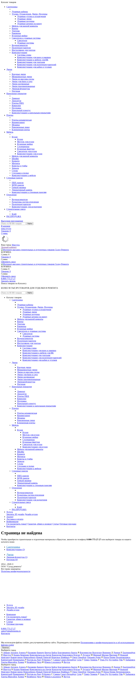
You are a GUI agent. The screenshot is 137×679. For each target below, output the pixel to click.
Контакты (10, 526)
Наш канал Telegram (10, 578)
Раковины (16, 33)
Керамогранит (18, 122)
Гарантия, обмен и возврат (40, 524)
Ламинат (16, 98)
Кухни (20, 139)
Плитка (9, 115)
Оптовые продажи (67, 524)
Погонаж (16, 91)
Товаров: (6, 257)
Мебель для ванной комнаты (25, 26)
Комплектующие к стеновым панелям (29, 192)
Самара (56, 660)
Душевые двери (24, 19)
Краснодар (57, 655)
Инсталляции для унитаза (23, 50)
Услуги (9, 512)
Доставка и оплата (14, 519)
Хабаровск (130, 660)
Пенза (106, 657)
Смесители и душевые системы (26, 38)
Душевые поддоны (25, 21)
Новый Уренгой (43, 657)
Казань (17, 655)
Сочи (79, 660)
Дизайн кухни (31, 514)
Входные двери (19, 74)
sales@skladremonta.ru (11, 631)
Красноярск (67, 655)
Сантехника (11, 7)
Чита (39, 662)
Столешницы (23, 146)
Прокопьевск (19, 660)
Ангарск (14, 652)
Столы (15, 170)
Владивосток (86, 652)
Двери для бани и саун (22, 81)
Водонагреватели (20, 45)
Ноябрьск (65, 657)
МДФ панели (18, 185)
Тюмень (93, 660)
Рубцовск (46, 660)
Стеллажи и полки (20, 173)
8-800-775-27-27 (8, 278)
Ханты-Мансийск (9, 662)
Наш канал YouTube (10, 576)
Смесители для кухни (27, 151)
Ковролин (16, 105)
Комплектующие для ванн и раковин (34, 57)
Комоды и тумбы (19, 166)
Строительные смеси (16, 209)
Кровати (16, 161)
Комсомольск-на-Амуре (40, 655)
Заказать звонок (8, 281)
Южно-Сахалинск (53, 662)
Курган (76, 655)
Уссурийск (113, 660)
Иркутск (16, 245)
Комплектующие (19, 52)
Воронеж (106, 652)
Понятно (5, 648)
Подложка (16, 108)
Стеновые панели (14, 178)
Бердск (48, 652)
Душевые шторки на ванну (29, 23)
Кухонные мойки (19, 36)
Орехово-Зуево (94, 657)
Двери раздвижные (20, 84)
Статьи (55, 524)
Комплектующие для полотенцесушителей (36, 64)
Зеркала (15, 168)
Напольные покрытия (16, 93)
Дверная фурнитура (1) (16, 557)
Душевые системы (25, 43)
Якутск (67, 662)
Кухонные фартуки (26, 149)
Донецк (116, 652)
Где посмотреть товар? (16, 524)
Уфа (121, 660)
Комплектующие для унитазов (31, 62)
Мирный (97, 655)
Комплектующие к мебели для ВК (32, 60)
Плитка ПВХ (18, 103)
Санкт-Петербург (68, 660)
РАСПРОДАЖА (13, 216)
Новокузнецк (17, 657)
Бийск (54, 652)
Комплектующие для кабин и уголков (34, 67)
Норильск (55, 657)
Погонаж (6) (12, 559)
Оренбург (82, 657)
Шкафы (15, 158)
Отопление (11, 195)
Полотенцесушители (21, 48)
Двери (9, 69)
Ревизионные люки (21, 127)
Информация (12, 521)
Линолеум (16, 101)
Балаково (32, 652)
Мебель (9, 132)
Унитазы (16, 31)
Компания (11, 614)
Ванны (15, 28)
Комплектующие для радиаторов (27, 207)
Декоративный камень (22, 190)
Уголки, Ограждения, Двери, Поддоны (29, 14)
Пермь (112, 657)
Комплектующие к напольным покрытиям (31, 113)
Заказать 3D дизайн (15, 514)
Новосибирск (29, 657)
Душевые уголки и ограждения (31, 16)
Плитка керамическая (22, 120)
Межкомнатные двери (22, 76)
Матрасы (16, 163)
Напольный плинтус (21, 110)
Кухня (14, 137)
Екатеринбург (129, 652)
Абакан (6, 652)
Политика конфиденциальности (15, 571)
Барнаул (40, 652)
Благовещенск (64, 652)
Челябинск (31, 662)
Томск (87, 660)
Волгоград (97, 652)
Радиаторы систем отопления (25, 202)
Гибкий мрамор (19, 187)
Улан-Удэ (104, 660)
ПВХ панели (18, 182)
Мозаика (16, 125)
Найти (29, 224)
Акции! (9, 517)
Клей (14, 214)
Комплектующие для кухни (29, 154)
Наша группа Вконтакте (12, 574)
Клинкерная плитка (21, 129)
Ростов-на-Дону (34, 660)
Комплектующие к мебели (24, 175)
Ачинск (22, 652)
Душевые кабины (20, 11)
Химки (21, 662)
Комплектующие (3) (15, 549)
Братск (74, 652)
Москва (105, 655)
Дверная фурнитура (21, 89)
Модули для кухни (25, 142)
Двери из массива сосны (23, 79)
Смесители (22, 40)
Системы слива (24, 55)
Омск (74, 657)
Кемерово (24, 655)
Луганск (86, 655)
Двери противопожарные (23, 86)
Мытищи (113, 655)
